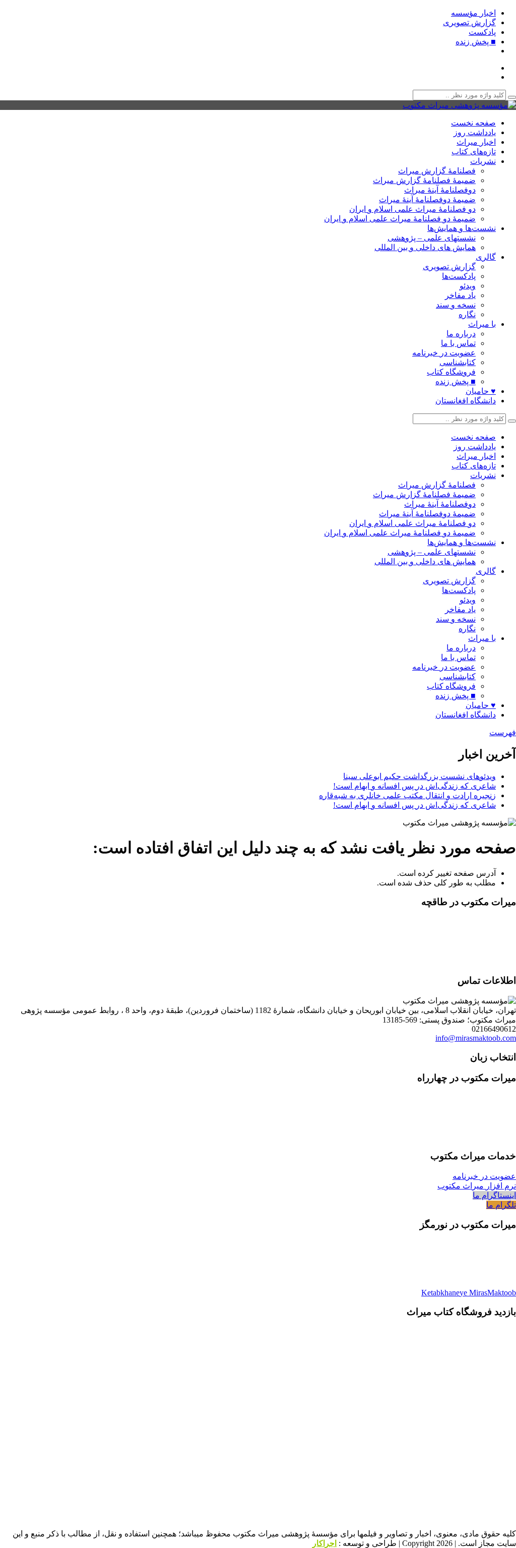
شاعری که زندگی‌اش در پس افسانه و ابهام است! (414, 786)
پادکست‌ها (459, 276)
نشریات (483, 161)
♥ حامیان (481, 391)
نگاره (467, 314)
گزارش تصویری (469, 22)
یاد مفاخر (460, 295)
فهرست (502, 732)
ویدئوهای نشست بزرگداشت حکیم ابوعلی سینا (419, 776)
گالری (486, 257)
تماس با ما (458, 343)
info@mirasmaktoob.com (475, 1038)
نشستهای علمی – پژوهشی (432, 237)
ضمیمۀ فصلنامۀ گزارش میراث (424, 180)
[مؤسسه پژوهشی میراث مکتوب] (459, 105)
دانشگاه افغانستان (465, 400)
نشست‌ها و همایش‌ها (461, 228)
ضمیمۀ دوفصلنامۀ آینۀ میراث (427, 199)
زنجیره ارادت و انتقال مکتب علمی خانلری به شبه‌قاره (407, 795)
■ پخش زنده (476, 41)
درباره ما (461, 333)
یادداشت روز (475, 132)
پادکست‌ (482, 32)
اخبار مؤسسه (473, 13)
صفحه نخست (473, 122)
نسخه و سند (456, 305)
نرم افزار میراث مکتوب (476, 1185)
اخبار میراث (476, 142)
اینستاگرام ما (494, 1195)
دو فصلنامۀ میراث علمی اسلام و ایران (412, 209)
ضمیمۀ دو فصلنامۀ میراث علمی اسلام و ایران (400, 218)
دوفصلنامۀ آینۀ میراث (440, 190)
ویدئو (468, 285)
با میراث (482, 324)
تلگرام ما (501, 1205)
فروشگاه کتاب (451, 372)
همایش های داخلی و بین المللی (425, 247)
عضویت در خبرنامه (444, 352)
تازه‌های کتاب (474, 151)
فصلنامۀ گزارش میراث (437, 170)
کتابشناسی (457, 362)
